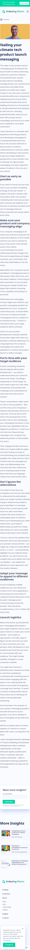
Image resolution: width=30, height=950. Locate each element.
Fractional (6, 894)
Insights (5, 914)
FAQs (4, 904)
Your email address (7, 793)
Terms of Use (7, 940)
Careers (5, 910)
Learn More (24, 3)
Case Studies (7, 907)
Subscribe (8, 802)
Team (4, 901)
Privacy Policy (14, 938)
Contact (5, 918)
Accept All (9, 945)
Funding (5, 890)
